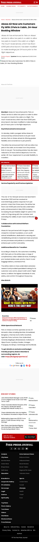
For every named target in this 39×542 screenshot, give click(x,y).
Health (22, 491)
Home (3, 6)
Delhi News (4, 470)
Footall (22, 485)
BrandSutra (5, 478)
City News (4, 457)
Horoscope (5, 488)
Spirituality (5, 498)
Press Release (6, 522)
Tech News (5, 509)
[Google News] (15, 366)
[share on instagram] (22, 449)
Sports (22, 478)
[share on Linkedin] (19, 449)
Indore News (5, 464)
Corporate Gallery (7, 482)
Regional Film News (25, 470)
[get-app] (37, 2)
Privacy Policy (6, 530)
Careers (23, 527)
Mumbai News (11, 6)
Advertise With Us (26, 530)
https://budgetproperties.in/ (16, 357)
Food (21, 498)
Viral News (4, 516)
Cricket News (24, 482)
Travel (21, 494)
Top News (4, 503)
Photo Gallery (6, 506)
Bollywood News (24, 457)
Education (4, 473)
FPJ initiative (5, 485)
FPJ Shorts (21, 6)
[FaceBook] (21, 366)
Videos (3, 512)
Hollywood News (24, 460)
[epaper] (34, 2)
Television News (24, 473)
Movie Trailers (24, 467)
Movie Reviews (24, 464)
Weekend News (6, 519)
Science (4, 494)
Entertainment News (27, 454)
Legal (3, 491)
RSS (34, 530)
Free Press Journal (11, 2)
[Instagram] (27, 366)
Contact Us (15, 530)
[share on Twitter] (15, 449)
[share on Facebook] (11, 449)
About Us (6, 527)
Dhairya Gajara (5, 56)
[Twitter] (24, 366)
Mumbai (8, 19)
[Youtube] (29, 366)
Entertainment (32, 6)
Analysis (4, 454)
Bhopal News (5, 467)
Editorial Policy (15, 527)
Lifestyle (22, 488)
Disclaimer (30, 527)
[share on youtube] (26, 449)
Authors (19, 533)
